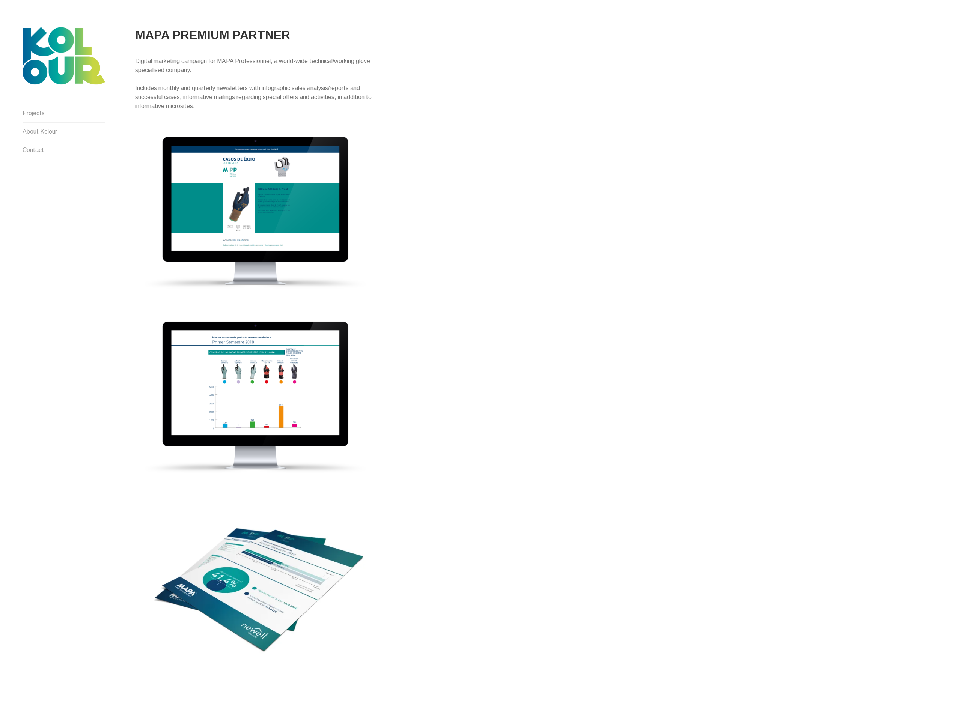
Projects (34, 113)
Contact (33, 150)
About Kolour (40, 131)
